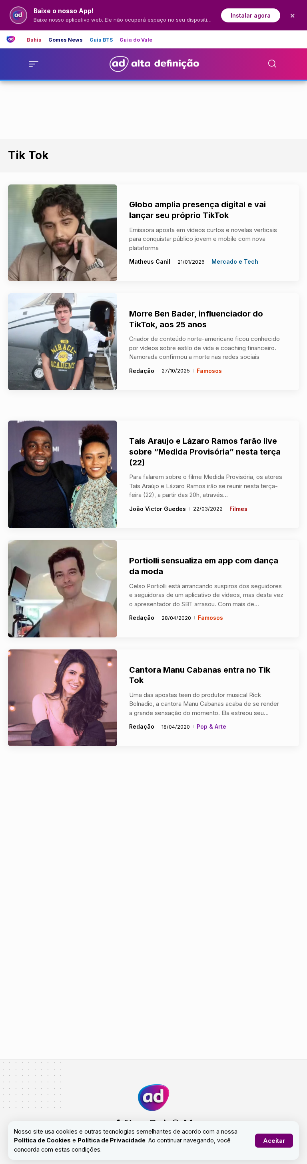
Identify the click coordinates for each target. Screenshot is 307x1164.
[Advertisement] (153, 108)
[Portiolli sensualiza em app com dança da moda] (62, 588)
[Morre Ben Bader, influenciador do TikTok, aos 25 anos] (62, 341)
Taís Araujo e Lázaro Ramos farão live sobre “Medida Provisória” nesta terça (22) (205, 451)
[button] (274, 1141)
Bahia (34, 40)
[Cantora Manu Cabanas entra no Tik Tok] (62, 697)
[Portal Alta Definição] (153, 1098)
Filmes (238, 508)
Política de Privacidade (112, 1140)
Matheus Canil (149, 261)
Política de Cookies (42, 1140)
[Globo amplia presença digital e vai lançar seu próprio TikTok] (62, 232)
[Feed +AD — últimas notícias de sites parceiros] (13, 39)
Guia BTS (102, 40)
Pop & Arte (211, 726)
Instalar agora (251, 15)
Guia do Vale (136, 40)
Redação (141, 370)
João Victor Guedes (157, 508)
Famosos (209, 370)
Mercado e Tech (234, 261)
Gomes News (65, 40)
